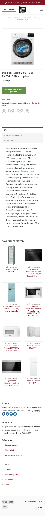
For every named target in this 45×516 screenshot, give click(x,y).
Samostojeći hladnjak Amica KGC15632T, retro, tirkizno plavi (11, 308)
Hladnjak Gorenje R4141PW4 (33, 382)
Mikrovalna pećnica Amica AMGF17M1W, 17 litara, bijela (11, 348)
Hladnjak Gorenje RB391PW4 (33, 347)
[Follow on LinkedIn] (15, 414)
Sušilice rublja (22, 20)
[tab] (22, 130)
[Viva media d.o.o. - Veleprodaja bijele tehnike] (22, 10)
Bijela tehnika (33, 18)
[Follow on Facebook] (3, 414)
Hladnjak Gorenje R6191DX (11, 270)
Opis (5, 130)
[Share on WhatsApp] (4, 111)
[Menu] (41, 10)
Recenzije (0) (9, 141)
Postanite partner (12, 474)
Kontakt (8, 485)
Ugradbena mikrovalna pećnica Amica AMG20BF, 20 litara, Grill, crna (33, 272)
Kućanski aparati (19, 18)
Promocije (9, 480)
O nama (8, 469)
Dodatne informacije (13, 135)
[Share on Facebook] (9, 111)
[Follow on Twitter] (11, 414)
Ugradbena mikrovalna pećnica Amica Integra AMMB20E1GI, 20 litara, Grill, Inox (33, 311)
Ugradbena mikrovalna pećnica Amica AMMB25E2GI (11, 383)
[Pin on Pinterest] (22, 111)
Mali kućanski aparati (13, 455)
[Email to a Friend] (18, 111)
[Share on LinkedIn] (27, 111)
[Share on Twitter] (13, 111)
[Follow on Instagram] (7, 414)
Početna (8, 18)
